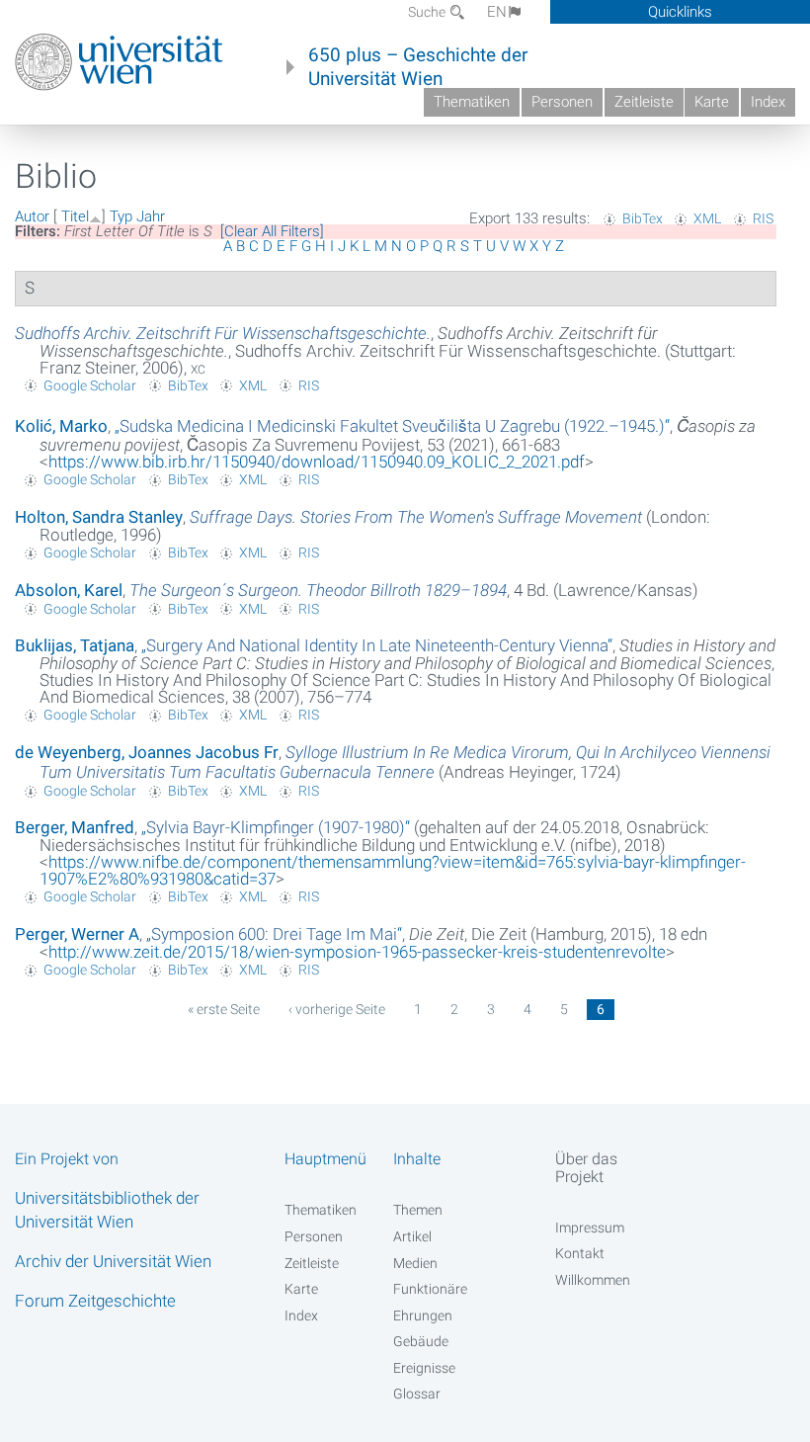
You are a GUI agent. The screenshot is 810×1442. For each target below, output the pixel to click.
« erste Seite (224, 1009)
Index (768, 102)
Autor (32, 216)
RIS (763, 218)
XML (707, 218)
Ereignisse (424, 1368)
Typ (121, 216)
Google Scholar (89, 385)
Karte (711, 102)
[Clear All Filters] (272, 231)
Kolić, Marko (61, 426)
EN (497, 12)
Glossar (417, 1393)
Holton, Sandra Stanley (99, 517)
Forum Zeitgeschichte (95, 1301)
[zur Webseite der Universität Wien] (119, 62)
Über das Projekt (586, 1167)
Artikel (412, 1236)
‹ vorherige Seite (336, 1009)
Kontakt (580, 1253)
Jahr (150, 216)
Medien (415, 1263)
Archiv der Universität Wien (113, 1261)
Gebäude (420, 1341)
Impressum (589, 1227)
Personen (562, 102)
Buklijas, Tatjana (74, 645)
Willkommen (592, 1280)
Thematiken (472, 102)
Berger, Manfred (74, 827)
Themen (418, 1210)
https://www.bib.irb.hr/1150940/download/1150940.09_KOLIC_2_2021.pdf (316, 461)
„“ (392, 426)
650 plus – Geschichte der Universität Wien (417, 67)
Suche (428, 12)
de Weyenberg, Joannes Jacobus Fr (147, 752)
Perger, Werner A (77, 934)
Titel (75, 216)
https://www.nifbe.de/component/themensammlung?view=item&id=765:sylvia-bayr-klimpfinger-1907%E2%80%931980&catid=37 (393, 870)
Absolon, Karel (68, 590)
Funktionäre (430, 1289)
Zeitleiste (644, 102)
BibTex (642, 218)
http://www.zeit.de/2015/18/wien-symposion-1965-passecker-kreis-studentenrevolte (357, 952)
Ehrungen (422, 1315)
